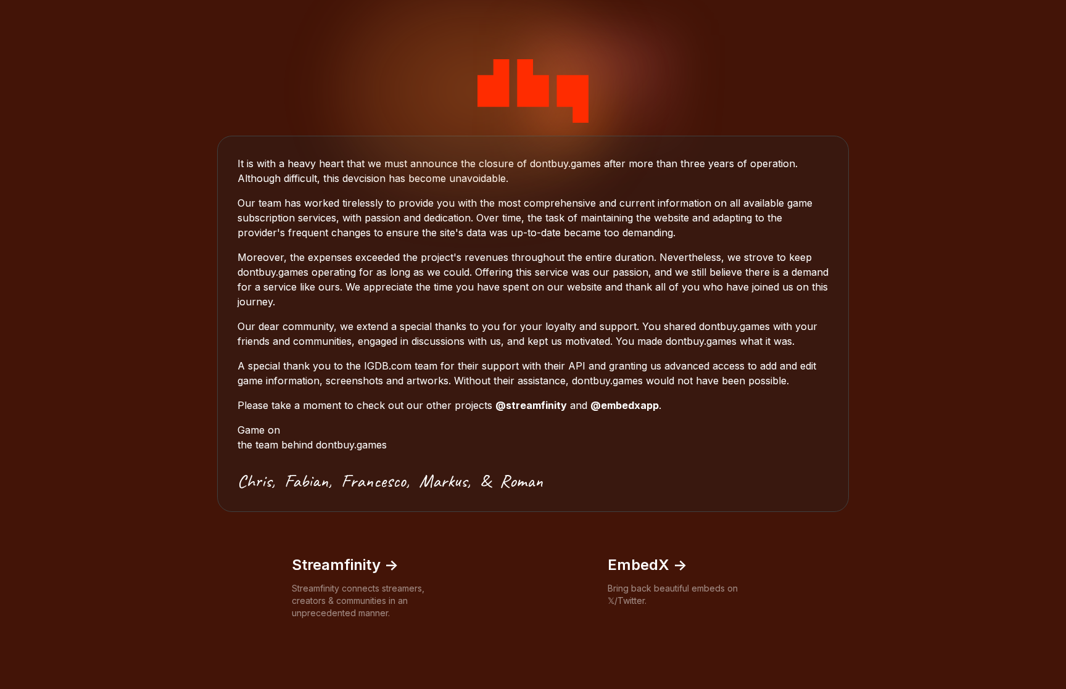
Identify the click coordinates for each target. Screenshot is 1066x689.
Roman (521, 480)
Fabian (306, 480)
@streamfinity (531, 405)
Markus (443, 480)
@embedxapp (624, 405)
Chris (254, 480)
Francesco (373, 480)
